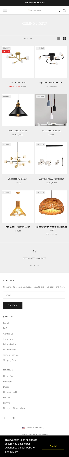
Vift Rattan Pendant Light (18, 227)
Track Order (8, 339)
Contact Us (8, 333)
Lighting (6, 402)
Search (6, 323)
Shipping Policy (10, 360)
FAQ (5, 328)
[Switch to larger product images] (58, 38)
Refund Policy (9, 349)
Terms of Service (10, 354)
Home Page (8, 376)
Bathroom (7, 381)
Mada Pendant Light (18, 130)
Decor (6, 386)
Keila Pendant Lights (51, 130)
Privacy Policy (9, 344)
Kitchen (6, 397)
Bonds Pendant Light (17, 179)
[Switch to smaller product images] (64, 38)
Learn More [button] (11, 452)
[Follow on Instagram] (13, 418)
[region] (34, 254)
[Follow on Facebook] (4, 418)
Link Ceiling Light (18, 82)
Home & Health (10, 392)
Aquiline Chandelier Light (51, 82)
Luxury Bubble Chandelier (51, 179)
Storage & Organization (14, 408)
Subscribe (13, 305)
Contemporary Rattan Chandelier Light (51, 229)
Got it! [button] (53, 446)
